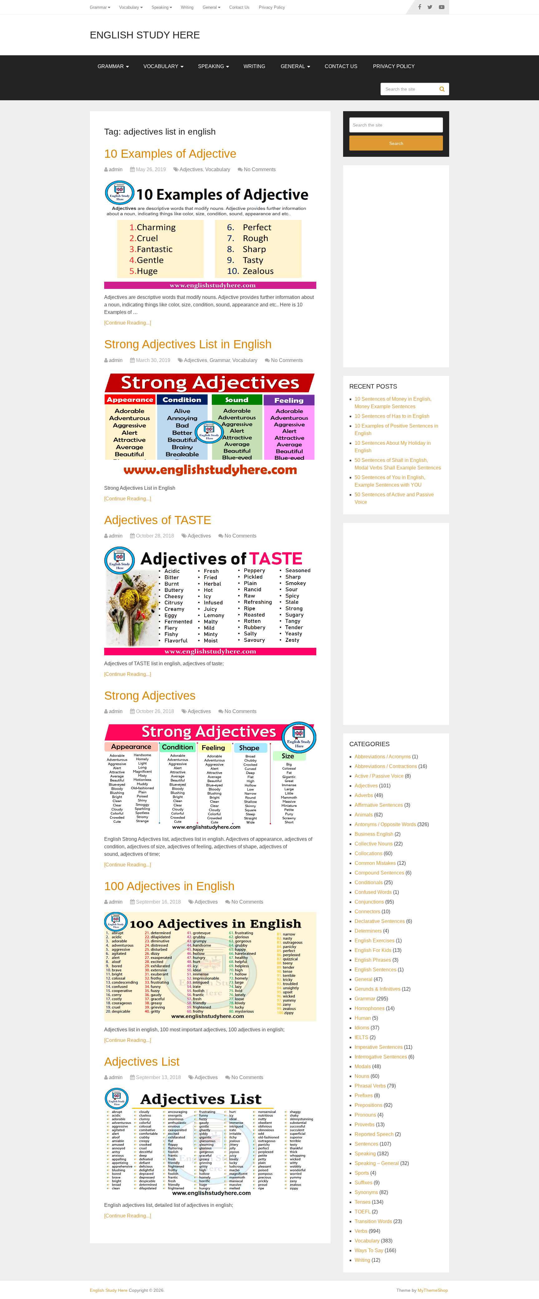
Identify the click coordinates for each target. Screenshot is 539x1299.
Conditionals (369, 882)
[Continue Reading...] (127, 322)
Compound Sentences (379, 872)
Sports (362, 1173)
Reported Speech (374, 1134)
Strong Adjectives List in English (188, 344)
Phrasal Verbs (370, 1085)
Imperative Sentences (379, 1047)
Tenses (363, 1202)
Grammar (98, 7)
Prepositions (368, 1105)
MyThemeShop (433, 1290)
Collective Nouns (374, 843)
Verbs (361, 1231)
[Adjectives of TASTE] (210, 600)
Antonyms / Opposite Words (385, 824)
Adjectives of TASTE (157, 520)
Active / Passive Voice (379, 776)
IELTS (361, 1037)
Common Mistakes (375, 863)
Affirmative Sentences (379, 805)
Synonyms (366, 1192)
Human (363, 1018)
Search (443, 89)
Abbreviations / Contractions (386, 766)
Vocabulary (129, 7)
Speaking (160, 7)
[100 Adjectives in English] (210, 966)
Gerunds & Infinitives (378, 989)
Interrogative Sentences (381, 1056)
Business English (374, 834)
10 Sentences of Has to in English (392, 416)
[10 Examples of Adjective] (210, 234)
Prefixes (364, 1095)
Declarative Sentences (380, 921)
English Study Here (145, 35)
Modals (363, 1066)
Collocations (368, 853)
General (210, 7)
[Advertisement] (396, 265)
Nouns (362, 1076)
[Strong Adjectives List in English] (210, 425)
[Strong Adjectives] (210, 776)
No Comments (260, 169)
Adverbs (364, 795)
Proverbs (365, 1124)
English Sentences (375, 969)
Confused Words (373, 892)
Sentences (366, 1144)
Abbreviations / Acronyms (383, 756)
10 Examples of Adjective (170, 153)
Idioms (362, 1027)
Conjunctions (369, 902)
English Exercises (375, 940)
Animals (364, 814)
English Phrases (373, 960)
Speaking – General (377, 1163)
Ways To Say (369, 1250)
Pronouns (365, 1115)
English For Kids (373, 950)
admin (116, 169)
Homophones (370, 1008)
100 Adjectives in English (169, 886)
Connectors (367, 911)
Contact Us (239, 7)
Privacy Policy (272, 7)
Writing (187, 7)
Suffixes (363, 1182)
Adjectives (191, 169)
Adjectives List (142, 1061)
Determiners (368, 931)
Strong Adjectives (150, 695)
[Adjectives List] (210, 1142)
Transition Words (373, 1221)
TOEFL (363, 1211)
